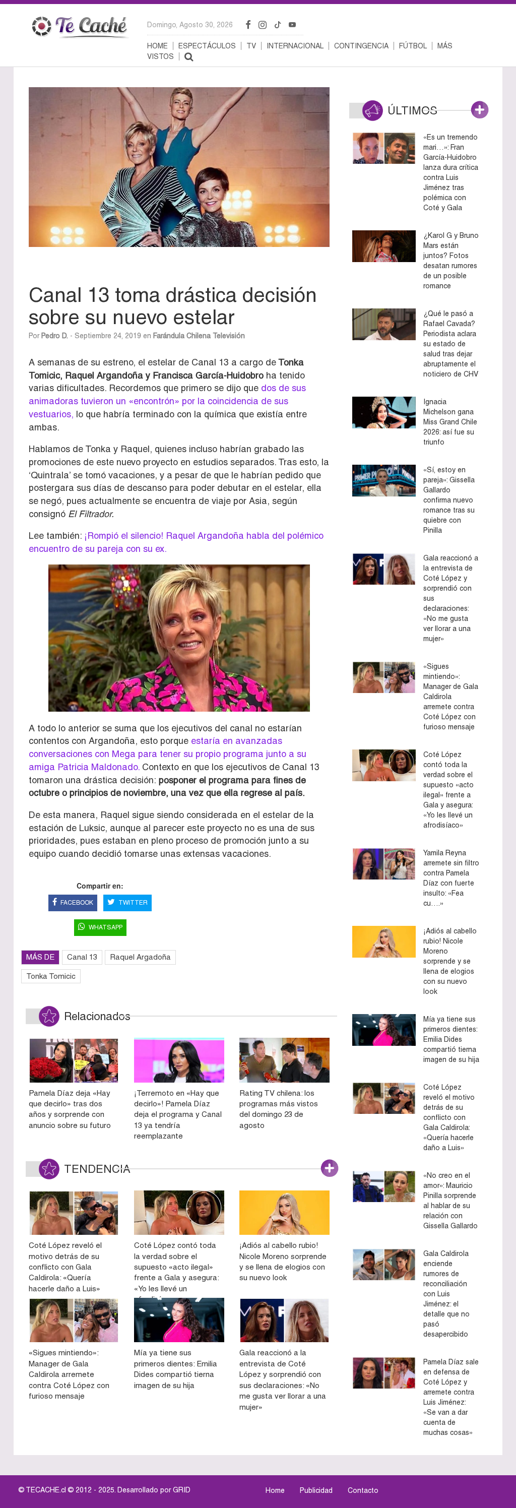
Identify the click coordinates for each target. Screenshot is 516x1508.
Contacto (363, 1490)
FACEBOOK (76, 902)
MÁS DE (40, 957)
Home (157, 46)
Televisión (229, 336)
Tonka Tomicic (51, 976)
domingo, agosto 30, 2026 (190, 25)
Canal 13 (82, 957)
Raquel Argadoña (140, 957)
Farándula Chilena (182, 336)
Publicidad (316, 1490)
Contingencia (361, 46)
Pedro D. (54, 336)
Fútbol (413, 46)
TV (251, 46)
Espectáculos (207, 46)
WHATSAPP (105, 927)
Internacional (295, 46)
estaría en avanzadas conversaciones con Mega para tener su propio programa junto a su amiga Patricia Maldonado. (167, 753)
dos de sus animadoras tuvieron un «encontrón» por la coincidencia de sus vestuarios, (167, 401)
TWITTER (133, 902)
